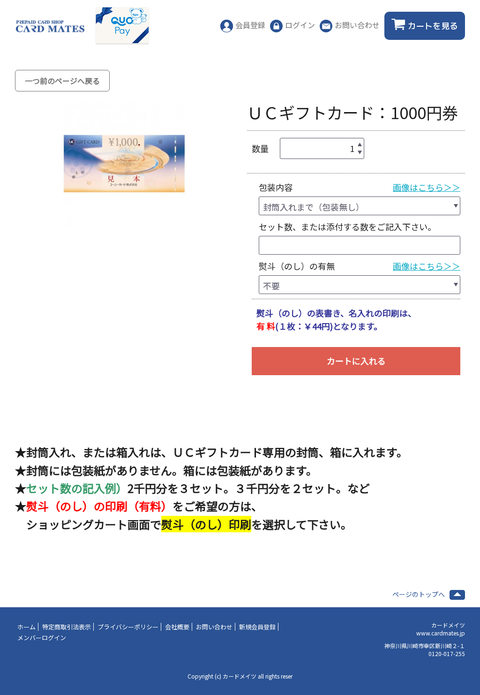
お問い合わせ (214, 626)
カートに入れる (356, 361)
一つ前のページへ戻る (62, 80)
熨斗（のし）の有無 (297, 266)
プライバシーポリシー (128, 626)
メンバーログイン (41, 637)
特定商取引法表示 (66, 626)
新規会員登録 (257, 626)
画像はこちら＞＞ (426, 187)
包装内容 (275, 187)
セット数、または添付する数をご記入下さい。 (347, 226)
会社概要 (177, 626)
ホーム (26, 626)
